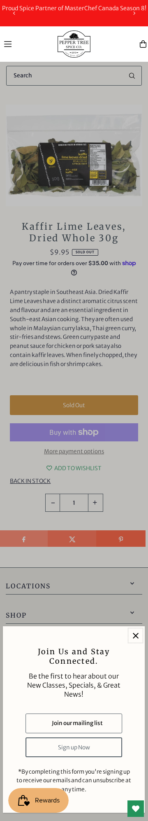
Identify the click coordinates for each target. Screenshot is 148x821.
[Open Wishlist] (135, 808)
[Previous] (14, 13)
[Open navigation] (27, 44)
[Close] (136, 635)
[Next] (134, 13)
